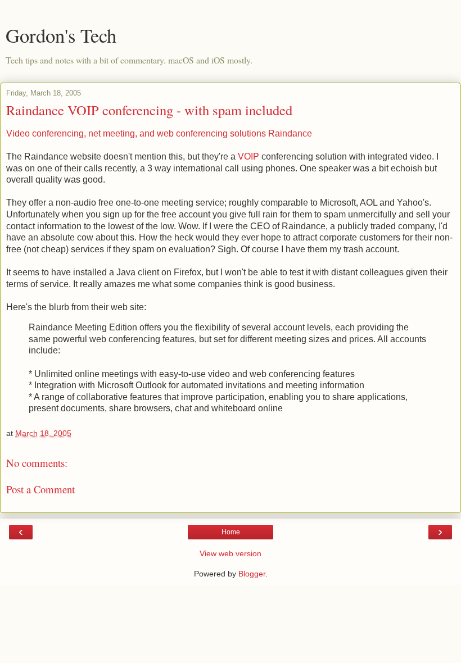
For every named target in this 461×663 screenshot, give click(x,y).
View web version (230, 553)
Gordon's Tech (61, 35)
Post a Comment (40, 489)
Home (231, 532)
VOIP (248, 156)
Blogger (251, 573)
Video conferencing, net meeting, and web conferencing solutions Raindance (159, 133)
